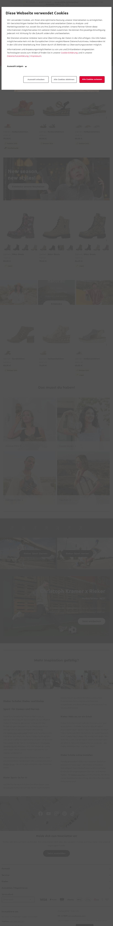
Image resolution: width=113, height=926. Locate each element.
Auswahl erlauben (36, 79)
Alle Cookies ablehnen (64, 79)
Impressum (35, 56)
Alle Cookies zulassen (92, 79)
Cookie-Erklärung (69, 52)
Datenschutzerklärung (18, 56)
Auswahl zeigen (15, 66)
